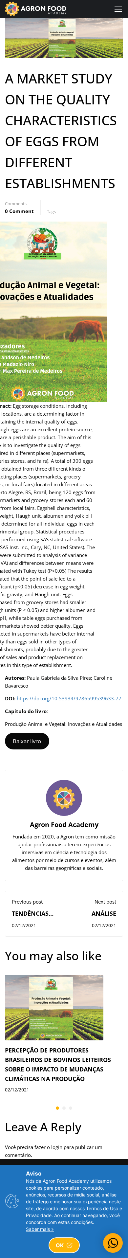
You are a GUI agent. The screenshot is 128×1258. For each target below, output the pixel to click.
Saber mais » (40, 1229)
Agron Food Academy (64, 824)
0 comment (19, 211)
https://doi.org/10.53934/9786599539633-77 (69, 698)
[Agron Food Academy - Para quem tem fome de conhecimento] (35, 9)
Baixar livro (27, 741)
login (56, 1147)
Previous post (27, 901)
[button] (57, 1108)
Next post (105, 901)
